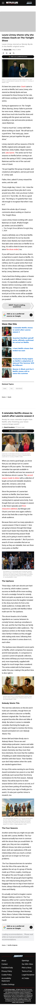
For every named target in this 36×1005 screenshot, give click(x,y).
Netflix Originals (12, 945)
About (4, 961)
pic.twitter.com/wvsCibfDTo (12, 226)
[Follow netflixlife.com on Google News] (31, 315)
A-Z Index (25, 978)
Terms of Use (27, 971)
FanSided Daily (7, 968)
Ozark (4, 388)
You (11, 388)
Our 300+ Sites (27, 964)
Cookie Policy (7, 975)
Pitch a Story (26, 968)
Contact (5, 964)
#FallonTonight (22, 223)
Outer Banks (19, 388)
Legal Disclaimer (28, 975)
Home (4, 397)
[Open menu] (3, 3)
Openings (25, 961)
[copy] (13, 53)
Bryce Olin (7, 49)
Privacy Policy (7, 971)
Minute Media (11, 989)
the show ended (12, 249)
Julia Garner (9, 153)
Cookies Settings (8, 984)
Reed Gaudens (9, 427)
